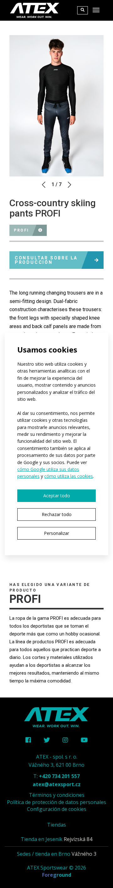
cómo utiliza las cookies (68, 476)
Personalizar (56, 533)
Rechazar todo (57, 514)
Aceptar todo (56, 496)
